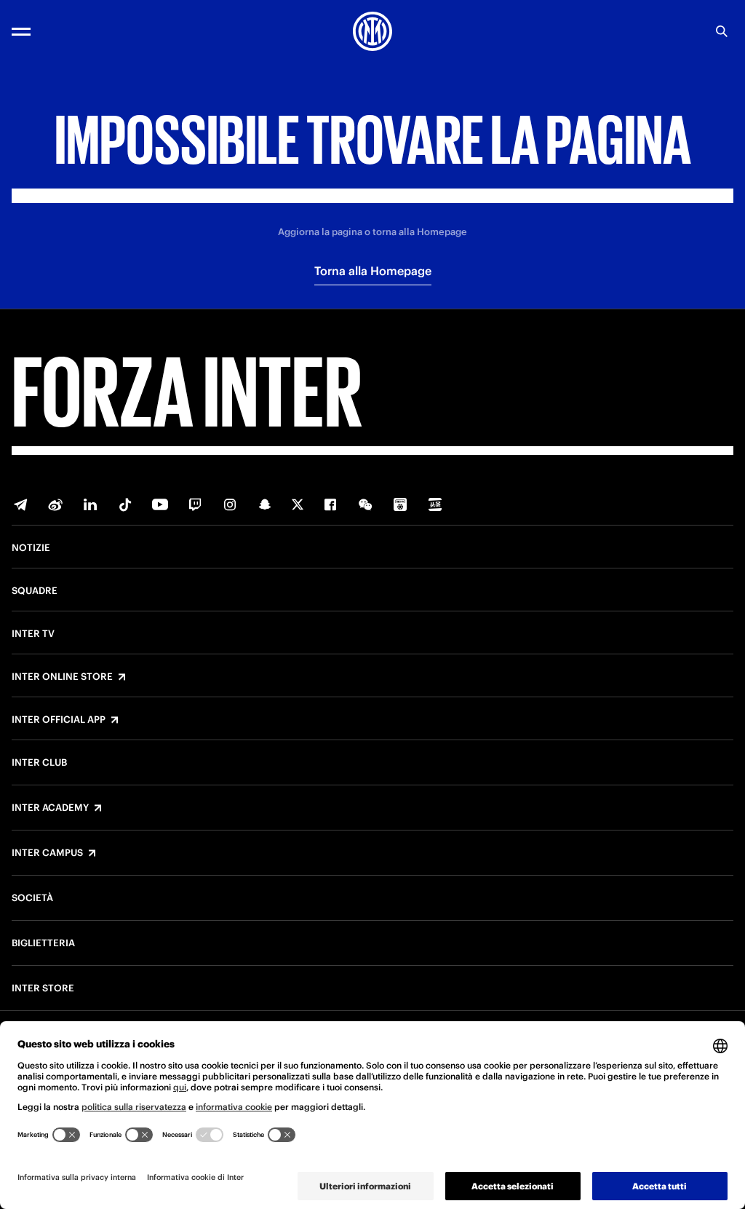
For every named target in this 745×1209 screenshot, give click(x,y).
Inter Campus (47, 853)
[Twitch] (195, 504)
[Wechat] (365, 504)
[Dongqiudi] (400, 504)
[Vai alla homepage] (372, 31)
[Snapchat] (265, 504)
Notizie (31, 548)
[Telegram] (20, 504)
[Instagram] (230, 504)
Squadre (34, 591)
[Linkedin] (90, 504)
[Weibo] (55, 504)
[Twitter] (297, 504)
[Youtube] (160, 504)
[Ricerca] (721, 31)
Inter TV (33, 634)
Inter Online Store (62, 677)
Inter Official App (58, 720)
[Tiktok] (125, 504)
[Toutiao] (435, 504)
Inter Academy (50, 808)
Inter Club (39, 763)
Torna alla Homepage (372, 270)
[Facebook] (330, 504)
